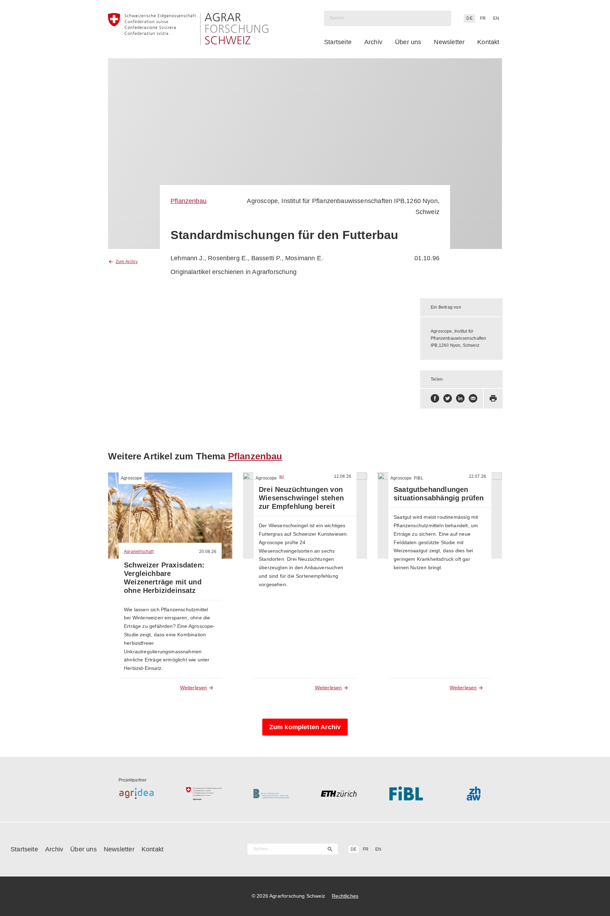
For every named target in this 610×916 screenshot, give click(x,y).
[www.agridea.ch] (136, 793)
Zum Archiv (127, 261)
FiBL (418, 478)
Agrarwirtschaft (139, 551)
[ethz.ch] (339, 793)
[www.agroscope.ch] (204, 793)
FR (483, 18)
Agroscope (131, 478)
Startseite (338, 42)
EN (496, 18)
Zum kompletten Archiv (305, 727)
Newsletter (449, 42)
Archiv (373, 42)
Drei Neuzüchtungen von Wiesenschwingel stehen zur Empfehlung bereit (301, 498)
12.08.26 (342, 476)
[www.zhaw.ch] (473, 793)
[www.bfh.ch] (271, 793)
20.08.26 (207, 551)
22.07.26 (477, 476)
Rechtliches (345, 896)
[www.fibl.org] (406, 793)
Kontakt (488, 42)
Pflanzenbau (189, 200)
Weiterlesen (193, 687)
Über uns (408, 42)
